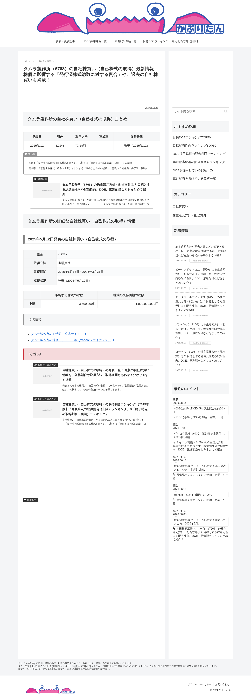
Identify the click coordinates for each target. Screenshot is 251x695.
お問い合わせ (222, 684)
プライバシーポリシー (200, 684)
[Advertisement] (91, 93)
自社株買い (32, 499)
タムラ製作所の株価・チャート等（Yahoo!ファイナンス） (71, 340)
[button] (226, 111)
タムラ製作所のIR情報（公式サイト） (57, 334)
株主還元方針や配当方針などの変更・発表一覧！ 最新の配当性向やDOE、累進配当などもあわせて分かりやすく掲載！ (200, 251)
